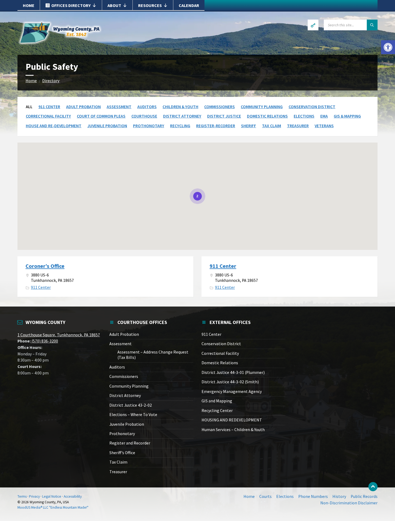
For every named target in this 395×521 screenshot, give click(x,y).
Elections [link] (304, 116)
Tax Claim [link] (271, 125)
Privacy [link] (34, 496)
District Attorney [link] (182, 116)
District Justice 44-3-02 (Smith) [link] (230, 381)
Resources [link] (150, 5)
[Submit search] (372, 25)
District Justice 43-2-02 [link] (130, 405)
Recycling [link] (180, 125)
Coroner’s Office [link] (45, 266)
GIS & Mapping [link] (347, 116)
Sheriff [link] (248, 125)
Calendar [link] (189, 5)
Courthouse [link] (144, 116)
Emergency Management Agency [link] (232, 391)
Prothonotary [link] (148, 125)
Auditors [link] (147, 106)
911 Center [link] (49, 106)
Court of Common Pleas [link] (101, 116)
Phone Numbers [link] (313, 496)
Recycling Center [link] (217, 410)
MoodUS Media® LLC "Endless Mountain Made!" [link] (52, 507)
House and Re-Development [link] (53, 125)
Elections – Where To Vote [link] (133, 414)
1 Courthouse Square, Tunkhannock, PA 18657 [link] (58, 334)
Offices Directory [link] (71, 5)
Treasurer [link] (298, 125)
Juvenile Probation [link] (107, 125)
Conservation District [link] (312, 106)
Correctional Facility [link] (48, 116)
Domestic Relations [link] (267, 116)
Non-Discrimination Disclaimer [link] (349, 502)
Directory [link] (50, 80)
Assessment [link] (119, 106)
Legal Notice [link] (51, 496)
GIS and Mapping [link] (217, 400)
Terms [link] (22, 496)
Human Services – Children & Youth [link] (233, 429)
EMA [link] (324, 116)
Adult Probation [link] (83, 106)
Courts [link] (265, 496)
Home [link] (28, 5)
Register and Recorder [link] (129, 443)
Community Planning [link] (262, 106)
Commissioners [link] (219, 106)
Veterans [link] (324, 125)
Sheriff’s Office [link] (122, 452)
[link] (388, 47)
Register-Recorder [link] (215, 125)
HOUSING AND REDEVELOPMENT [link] (232, 419)
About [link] (114, 5)
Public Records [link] (364, 496)
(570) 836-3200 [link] (44, 341)
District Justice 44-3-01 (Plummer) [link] (233, 372)
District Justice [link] (224, 116)
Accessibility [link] (73, 496)
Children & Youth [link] (180, 106)
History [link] (339, 496)
